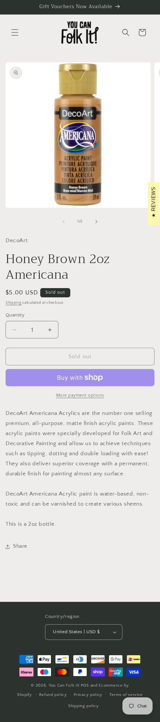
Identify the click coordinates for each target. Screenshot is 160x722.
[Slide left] (63, 221)
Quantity (15, 315)
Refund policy (53, 695)
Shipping (14, 303)
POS (85, 685)
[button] (15, 32)
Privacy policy (88, 695)
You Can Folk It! (64, 685)
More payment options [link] (80, 395)
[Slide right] (96, 221)
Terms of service (126, 695)
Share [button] (20, 546)
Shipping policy (83, 706)
